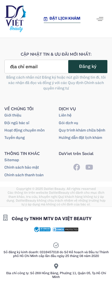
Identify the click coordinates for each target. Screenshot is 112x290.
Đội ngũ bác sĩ (16, 123)
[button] (99, 18)
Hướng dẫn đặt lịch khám (80, 137)
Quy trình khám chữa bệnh (82, 130)
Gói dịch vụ (68, 123)
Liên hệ (65, 115)
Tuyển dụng (14, 137)
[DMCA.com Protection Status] (65, 229)
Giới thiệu (12, 115)
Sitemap (11, 160)
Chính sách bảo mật (21, 167)
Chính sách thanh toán (23, 175)
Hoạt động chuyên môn (24, 130)
